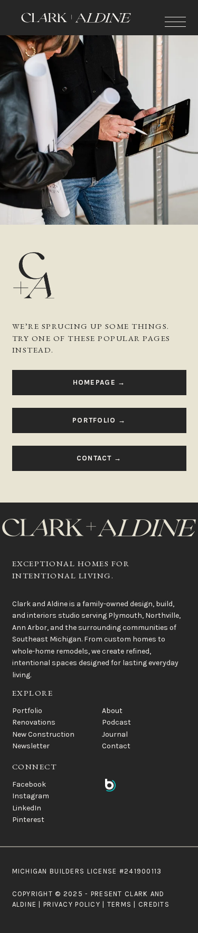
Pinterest (28, 819)
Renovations (33, 722)
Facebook (29, 784)
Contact (116, 745)
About (112, 710)
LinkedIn (26, 808)
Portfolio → (99, 420)
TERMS (119, 904)
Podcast (116, 722)
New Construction (43, 734)
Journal (115, 734)
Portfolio (27, 710)
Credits (153, 904)
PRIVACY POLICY (71, 904)
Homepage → (99, 382)
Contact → (99, 458)
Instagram (30, 795)
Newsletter (31, 745)
